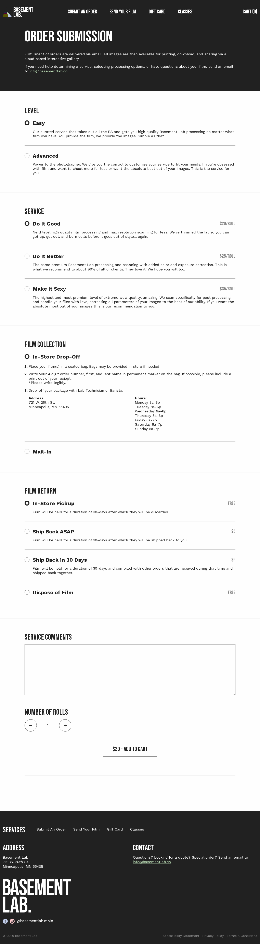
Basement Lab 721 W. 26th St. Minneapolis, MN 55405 (23, 862)
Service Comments (48, 637)
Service (34, 212)
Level (32, 111)
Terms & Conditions (242, 936)
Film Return (40, 491)
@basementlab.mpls (35, 921)
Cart (249, 12)
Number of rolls (46, 712)
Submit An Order (82, 12)
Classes (185, 12)
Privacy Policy (213, 936)
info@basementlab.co (48, 71)
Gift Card (157, 12)
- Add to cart (130, 749)
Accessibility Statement (180, 936)
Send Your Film (122, 12)
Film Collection (45, 345)
